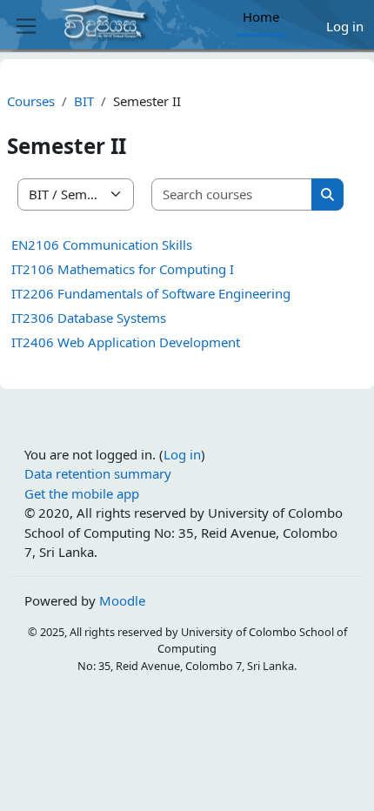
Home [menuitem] (261, 16)
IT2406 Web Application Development (125, 342)
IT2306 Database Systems (88, 317)
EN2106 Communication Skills (101, 244)
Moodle (122, 600)
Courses (31, 101)
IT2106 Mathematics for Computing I (122, 269)
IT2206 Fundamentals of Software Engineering (151, 293)
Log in (345, 26)
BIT (84, 101)
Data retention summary (97, 473)
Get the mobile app (81, 493)
